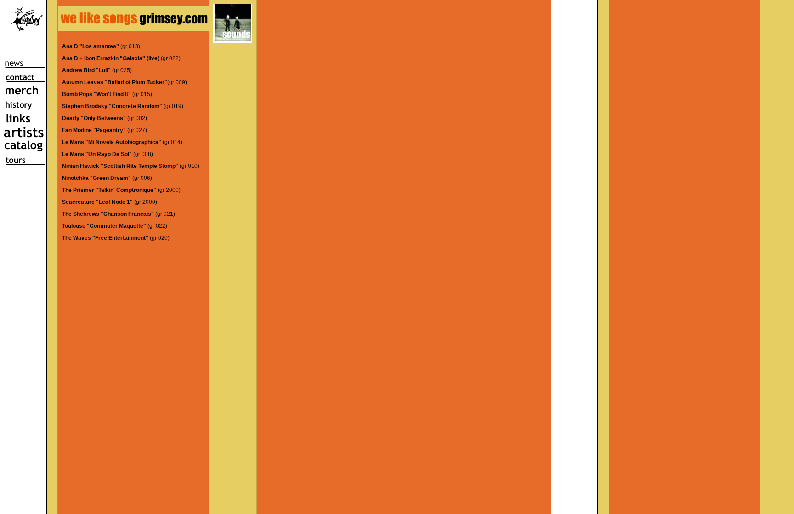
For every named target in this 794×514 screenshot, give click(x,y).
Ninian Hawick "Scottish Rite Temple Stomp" (120, 166)
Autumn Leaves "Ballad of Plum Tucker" (114, 82)
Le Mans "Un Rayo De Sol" (97, 154)
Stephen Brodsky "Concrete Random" (112, 106)
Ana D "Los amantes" (90, 46)
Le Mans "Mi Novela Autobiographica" (111, 142)
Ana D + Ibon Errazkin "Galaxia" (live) (110, 58)
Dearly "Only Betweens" (94, 118)
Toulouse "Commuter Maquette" (104, 226)
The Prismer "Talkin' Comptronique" (109, 190)
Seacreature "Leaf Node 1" (97, 202)
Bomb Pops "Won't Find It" (96, 94)
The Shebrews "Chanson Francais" (108, 214)
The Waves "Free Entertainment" (105, 238)
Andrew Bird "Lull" (87, 70)
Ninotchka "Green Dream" (96, 178)
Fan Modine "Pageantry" (94, 130)
